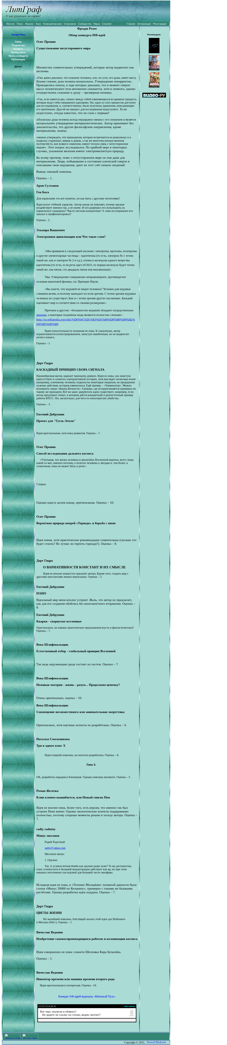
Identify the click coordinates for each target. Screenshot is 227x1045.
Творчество (18, 45)
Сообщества (84, 23)
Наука (96, 23)
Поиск (20, 23)
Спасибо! (107, 23)
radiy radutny (129, 1006)
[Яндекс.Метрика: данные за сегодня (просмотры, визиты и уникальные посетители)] (30, 1036)
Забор (18, 41)
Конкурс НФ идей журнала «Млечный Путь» (86, 996)
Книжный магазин (52, 23)
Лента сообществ (18, 56)
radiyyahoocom (55, 847)
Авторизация (144, 23)
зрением (41, 314)
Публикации (18, 59)
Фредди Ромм (18, 34)
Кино (38, 23)
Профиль (18, 49)
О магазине (70, 23)
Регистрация (159, 23)
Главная (130, 23)
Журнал (29, 23)
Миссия (10, 23)
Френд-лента (18, 52)
